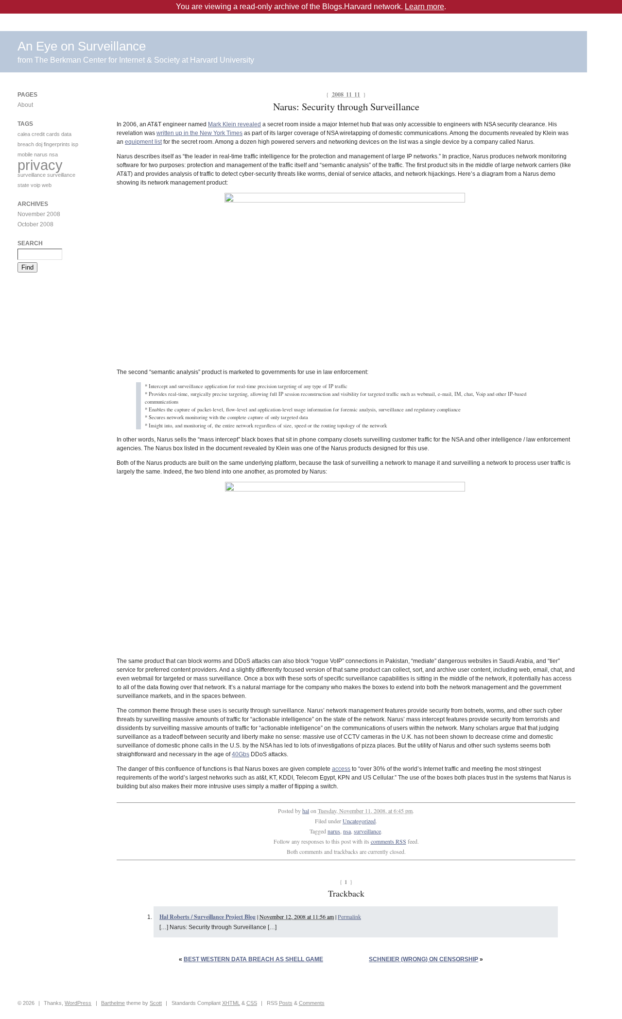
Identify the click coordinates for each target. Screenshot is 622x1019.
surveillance (367, 831)
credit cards (46, 134)
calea (23, 134)
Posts (286, 1003)
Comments (312, 1003)
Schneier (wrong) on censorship (423, 959)
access (341, 768)
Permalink (349, 916)
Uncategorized (359, 821)
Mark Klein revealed (234, 124)
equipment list (143, 141)
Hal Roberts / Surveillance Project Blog (207, 917)
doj (38, 144)
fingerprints (57, 144)
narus (334, 831)
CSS (251, 1003)
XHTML (231, 1003)
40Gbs (240, 754)
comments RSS (388, 841)
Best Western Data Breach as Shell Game (253, 959)
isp (74, 144)
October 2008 (35, 224)
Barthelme (113, 1003)
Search (30, 243)
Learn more (424, 6)
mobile (25, 154)
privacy (40, 165)
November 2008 (38, 214)
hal (305, 811)
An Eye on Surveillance (81, 46)
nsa (347, 831)
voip (35, 185)
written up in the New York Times (199, 133)
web (47, 185)
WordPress (78, 1003)
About (25, 105)
